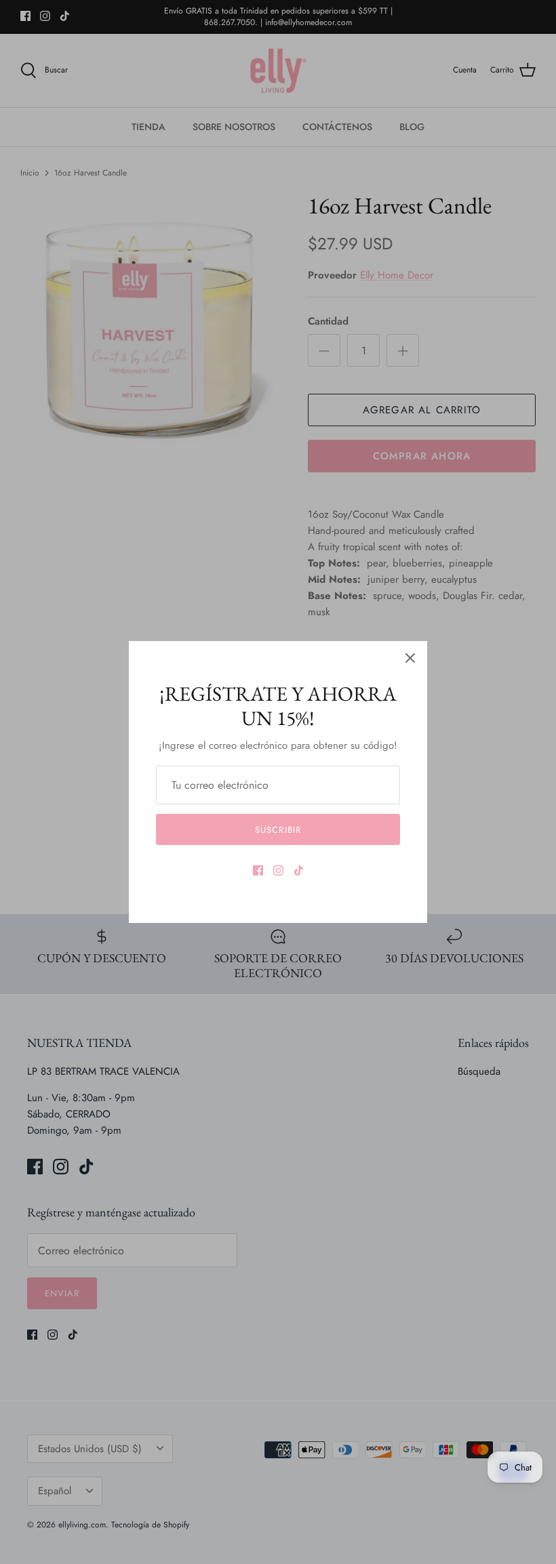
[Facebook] (258, 870)
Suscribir (277, 829)
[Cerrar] (410, 658)
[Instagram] (278, 870)
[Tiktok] (299, 870)
